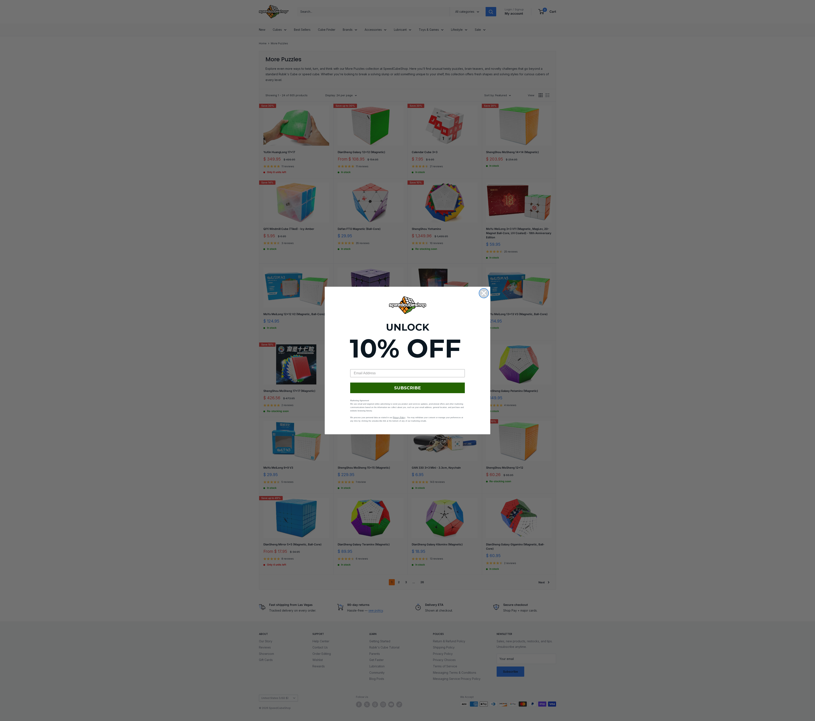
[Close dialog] (484, 293)
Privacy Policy (399, 417)
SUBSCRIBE (407, 387)
